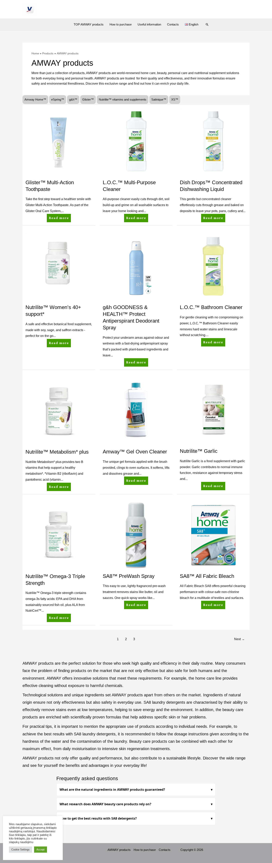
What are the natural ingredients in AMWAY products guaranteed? (112, 789)
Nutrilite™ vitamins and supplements (122, 99)
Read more (59, 217)
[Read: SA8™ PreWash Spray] (136, 534)
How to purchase (121, 24)
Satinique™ (158, 99)
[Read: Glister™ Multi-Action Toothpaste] (58, 141)
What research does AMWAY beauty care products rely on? (105, 804)
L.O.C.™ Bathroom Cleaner (211, 307)
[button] (207, 24)
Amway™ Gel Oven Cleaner (135, 452)
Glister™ (88, 99)
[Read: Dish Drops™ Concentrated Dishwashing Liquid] (213, 141)
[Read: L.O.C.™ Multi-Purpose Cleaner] (136, 141)
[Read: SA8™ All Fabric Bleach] (213, 534)
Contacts (173, 24)
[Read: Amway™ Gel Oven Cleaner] (136, 410)
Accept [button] (40, 849)
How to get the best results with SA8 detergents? (98, 818)
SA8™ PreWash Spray (129, 576)
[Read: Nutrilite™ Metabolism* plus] (58, 410)
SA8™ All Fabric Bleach (207, 576)
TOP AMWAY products (89, 24)
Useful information (149, 24)
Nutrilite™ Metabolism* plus (57, 452)
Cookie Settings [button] (20, 849)
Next (239, 639)
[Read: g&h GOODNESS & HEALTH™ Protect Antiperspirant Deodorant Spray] (136, 266)
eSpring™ (57, 99)
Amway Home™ (35, 99)
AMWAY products (119, 849)
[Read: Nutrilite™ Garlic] (213, 410)
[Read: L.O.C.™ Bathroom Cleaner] (213, 266)
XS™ (174, 99)
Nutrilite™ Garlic (198, 451)
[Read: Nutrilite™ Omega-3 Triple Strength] (58, 534)
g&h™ (73, 99)
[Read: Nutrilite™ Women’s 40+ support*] (58, 266)
